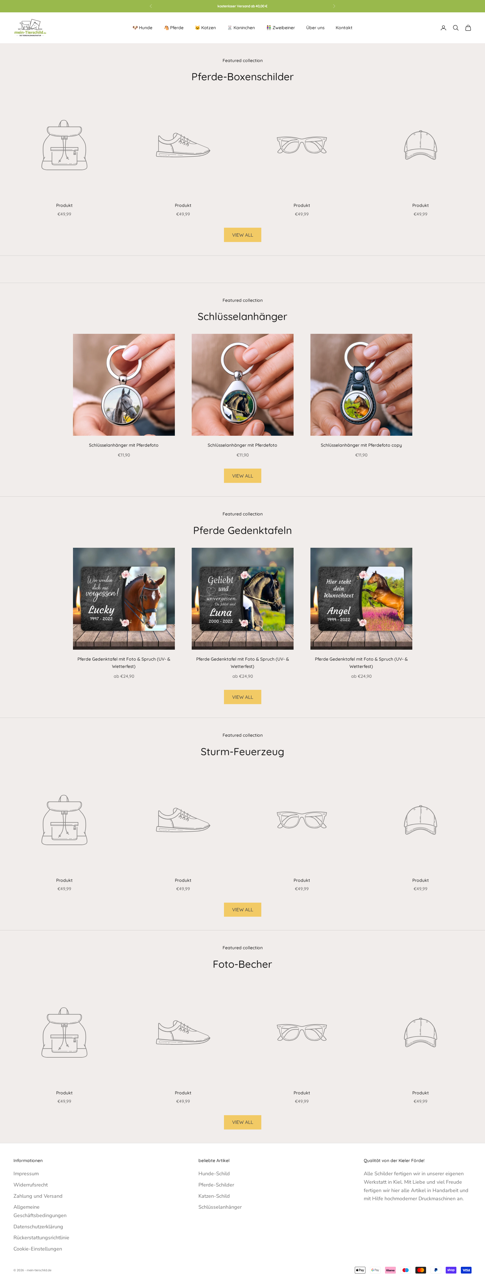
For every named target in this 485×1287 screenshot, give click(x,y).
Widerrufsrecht (30, 1184)
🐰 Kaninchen (241, 27)
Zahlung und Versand (38, 1196)
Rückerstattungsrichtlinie (41, 1237)
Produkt (64, 205)
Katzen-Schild (214, 1196)
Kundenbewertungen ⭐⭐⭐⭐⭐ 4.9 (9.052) (242, 6)
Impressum (26, 1173)
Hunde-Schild (214, 1173)
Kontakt (344, 27)
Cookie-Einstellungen (37, 1248)
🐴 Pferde (174, 27)
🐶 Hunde (142, 27)
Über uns (315, 27)
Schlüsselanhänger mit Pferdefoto (124, 445)
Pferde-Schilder (216, 1184)
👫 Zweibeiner (280, 27)
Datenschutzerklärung (38, 1226)
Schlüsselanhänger (220, 1207)
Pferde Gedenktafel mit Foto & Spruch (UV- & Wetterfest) (123, 662)
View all (242, 235)
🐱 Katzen (205, 27)
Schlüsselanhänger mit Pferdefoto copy (361, 445)
